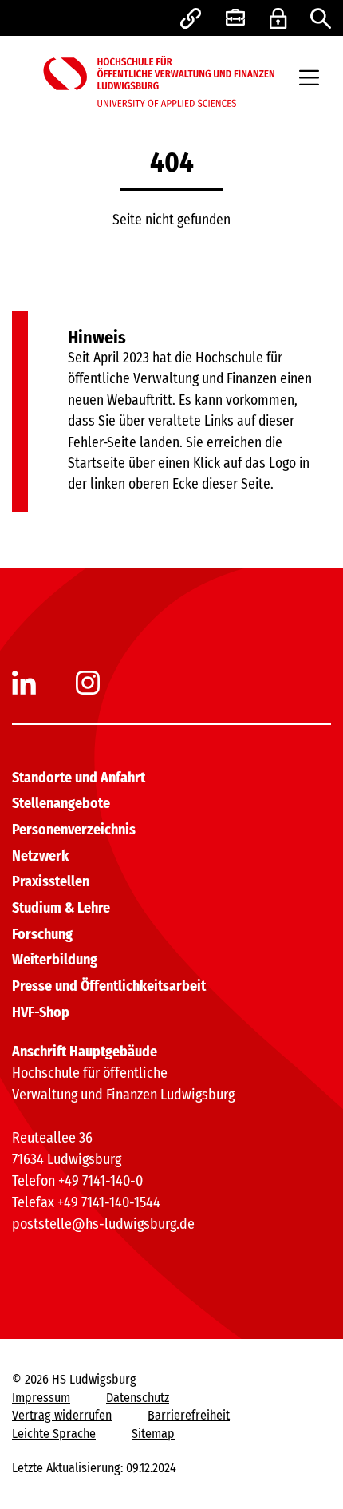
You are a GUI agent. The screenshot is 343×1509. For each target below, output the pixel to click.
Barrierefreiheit (189, 1415)
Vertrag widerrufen (62, 1415)
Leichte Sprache (54, 1433)
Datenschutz (137, 1397)
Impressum (41, 1397)
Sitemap (153, 1433)
